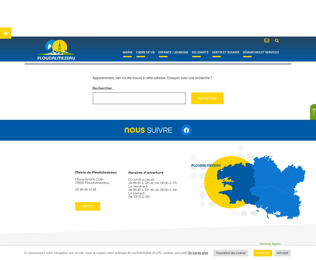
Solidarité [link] (200, 52)
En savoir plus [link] (198, 253)
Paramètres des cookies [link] (231, 253)
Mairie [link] (128, 52)
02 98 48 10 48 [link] (85, 190)
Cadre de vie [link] (145, 52)
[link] (5, 33)
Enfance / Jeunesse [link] (173, 52)
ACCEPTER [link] (263, 253)
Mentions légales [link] (270, 243)
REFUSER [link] (282, 253)
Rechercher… (103, 88)
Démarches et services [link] (261, 52)
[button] (277, 40)
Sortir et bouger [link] (225, 52)
